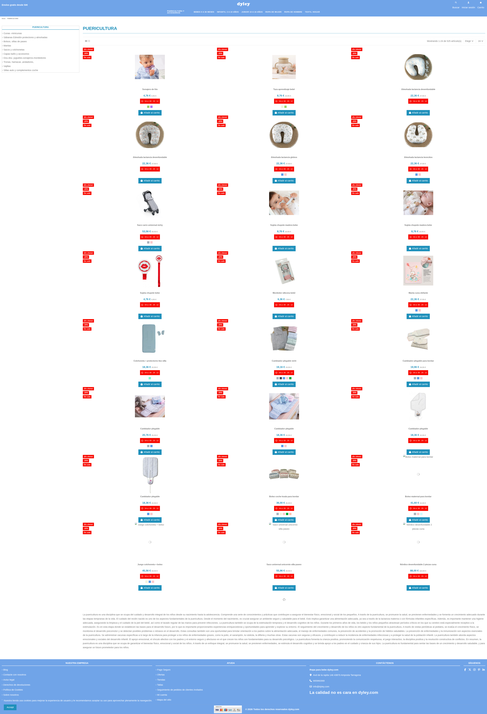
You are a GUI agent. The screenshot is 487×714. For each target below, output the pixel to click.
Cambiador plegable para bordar (418, 361)
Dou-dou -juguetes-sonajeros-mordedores (25, 58)
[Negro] (281, 378)
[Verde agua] (150, 378)
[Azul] (282, 174)
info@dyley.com (321, 686)
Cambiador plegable (150, 429)
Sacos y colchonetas (14, 49)
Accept (10, 707)
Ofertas (161, 674)
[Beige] (282, 107)
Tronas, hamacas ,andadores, (19, 62)
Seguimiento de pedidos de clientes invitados (180, 690)
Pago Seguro (163, 669)
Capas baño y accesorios (16, 54)
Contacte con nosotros (14, 674)
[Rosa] (285, 174)
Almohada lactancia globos (284, 157)
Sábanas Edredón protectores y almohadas (25, 37)
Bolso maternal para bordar (418, 496)
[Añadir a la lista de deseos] (145, 85)
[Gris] (148, 242)
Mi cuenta (162, 695)
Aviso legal (8, 680)
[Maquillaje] (290, 514)
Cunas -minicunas (13, 33)
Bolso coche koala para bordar (284, 496)
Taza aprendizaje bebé (284, 89)
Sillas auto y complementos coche (21, 70)
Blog (5, 669)
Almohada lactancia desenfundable (418, 89)
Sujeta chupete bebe (150, 293)
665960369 (319, 681)
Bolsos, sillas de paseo (15, 41)
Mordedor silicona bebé (284, 293)
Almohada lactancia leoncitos (418, 157)
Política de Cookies (13, 690)
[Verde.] (290, 378)
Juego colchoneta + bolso (149, 564)
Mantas (7, 45)
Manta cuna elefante (418, 293)
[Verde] (148, 107)
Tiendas (161, 680)
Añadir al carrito (152, 112)
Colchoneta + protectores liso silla (150, 361)
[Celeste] (421, 514)
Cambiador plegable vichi (284, 361)
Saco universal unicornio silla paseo (284, 564)
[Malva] (151, 107)
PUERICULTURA (40, 27)
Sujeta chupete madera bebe (284, 225)
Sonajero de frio (150, 89)
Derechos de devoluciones (16, 685)
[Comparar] (149, 85)
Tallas (160, 685)
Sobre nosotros (11, 695)
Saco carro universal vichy (150, 225)
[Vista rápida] (154, 85)
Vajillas (7, 66)
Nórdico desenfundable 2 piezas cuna (418, 564)
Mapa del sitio (164, 700)
